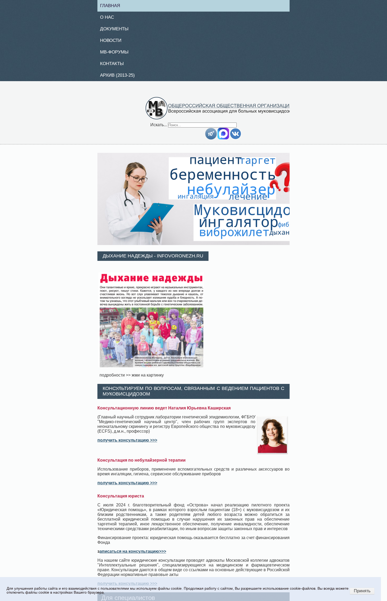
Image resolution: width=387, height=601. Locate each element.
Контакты (114, 66)
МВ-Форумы (116, 54)
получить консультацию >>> (127, 443)
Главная (112, 5)
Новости (113, 42)
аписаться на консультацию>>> (133, 554)
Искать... (158, 127)
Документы (116, 30)
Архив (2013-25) (120, 78)
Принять (362, 591)
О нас (108, 18)
